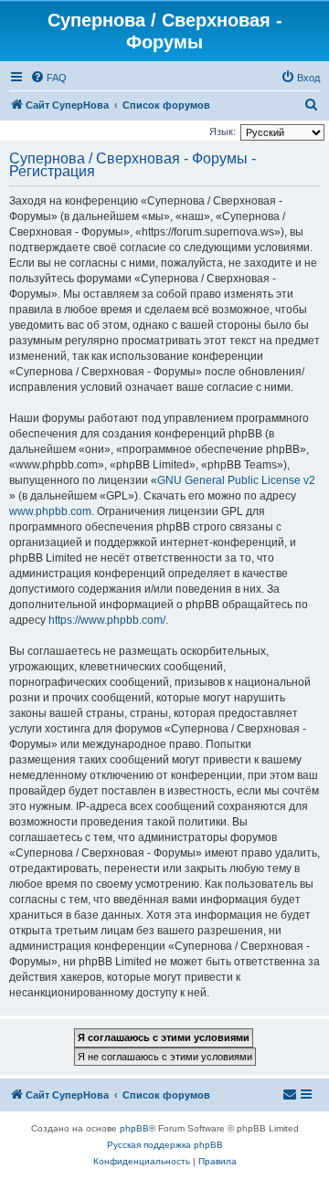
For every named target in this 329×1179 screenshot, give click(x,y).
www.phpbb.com (50, 511)
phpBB (134, 1128)
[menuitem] (48, 78)
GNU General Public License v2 (236, 480)
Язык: (222, 131)
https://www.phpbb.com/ (106, 620)
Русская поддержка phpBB (165, 1145)
